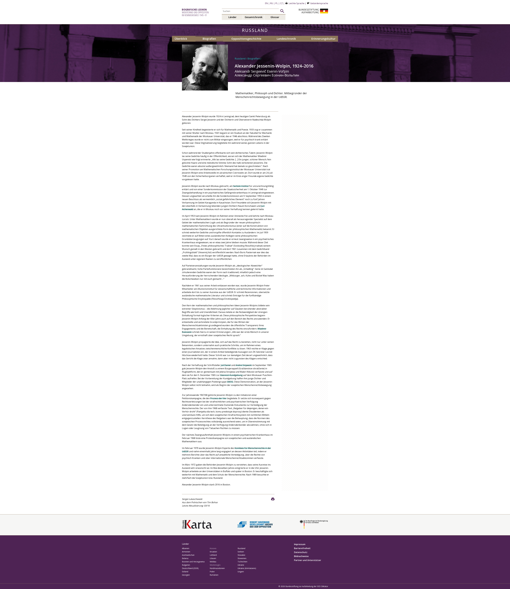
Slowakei (241, 555)
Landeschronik (286, 38)
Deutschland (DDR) (190, 568)
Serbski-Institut (241, 186)
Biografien (209, 38)
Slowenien (242, 558)
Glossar (275, 17)
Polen (212, 571)
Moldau (213, 561)
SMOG (230, 381)
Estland (185, 571)
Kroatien (213, 551)
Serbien (241, 551)
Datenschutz (300, 552)
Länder (232, 17)
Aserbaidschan (188, 555)
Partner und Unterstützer (307, 560)
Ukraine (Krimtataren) (247, 568)
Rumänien (214, 575)
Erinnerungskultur (323, 38)
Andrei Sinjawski (244, 365)
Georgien (186, 575)
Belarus (185, 558)
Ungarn (241, 571)
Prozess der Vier (218, 398)
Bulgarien (186, 565)
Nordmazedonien (217, 568)
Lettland (213, 555)
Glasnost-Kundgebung (231, 375)
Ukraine (241, 565)
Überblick (181, 38)
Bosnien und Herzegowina (193, 561)
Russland (240, 58)
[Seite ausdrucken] (273, 499)
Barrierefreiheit (302, 548)
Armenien (186, 551)
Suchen (282, 11)
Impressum (299, 544)
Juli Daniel (226, 365)
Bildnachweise (301, 556)
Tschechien (242, 561)
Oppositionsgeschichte (246, 38)
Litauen (213, 558)
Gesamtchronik (253, 17)
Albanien (185, 548)
